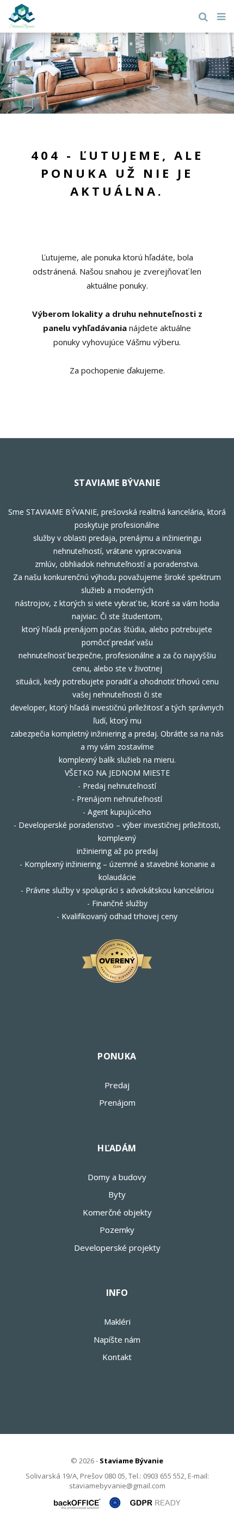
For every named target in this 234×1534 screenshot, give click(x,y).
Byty (117, 1194)
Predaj (117, 1085)
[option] (117, 73)
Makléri (117, 1321)
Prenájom (117, 1102)
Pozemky (117, 1229)
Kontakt (117, 1356)
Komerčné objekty (117, 1212)
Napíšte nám (117, 1339)
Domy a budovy (117, 1176)
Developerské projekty (117, 1247)
